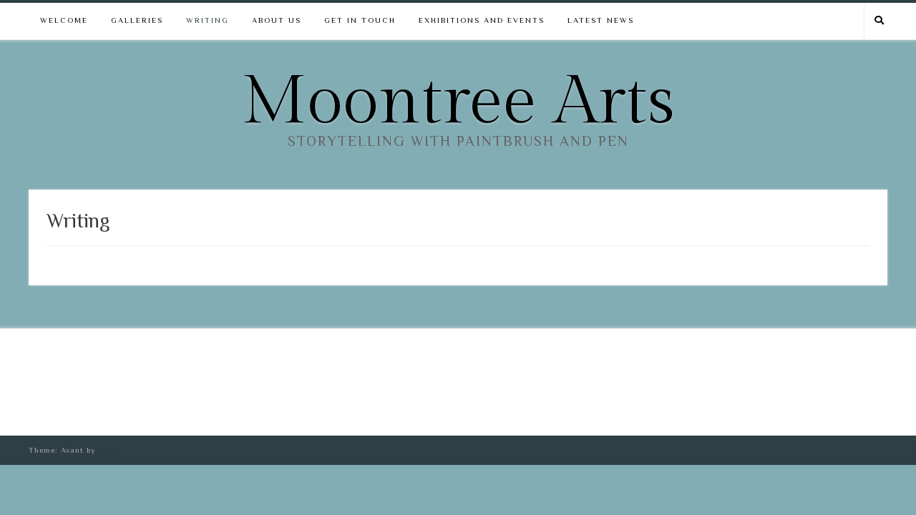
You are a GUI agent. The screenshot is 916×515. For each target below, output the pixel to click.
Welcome (64, 20)
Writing (207, 20)
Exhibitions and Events (482, 20)
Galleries (137, 20)
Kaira (110, 450)
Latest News (600, 20)
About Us (276, 20)
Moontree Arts (458, 102)
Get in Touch (360, 20)
